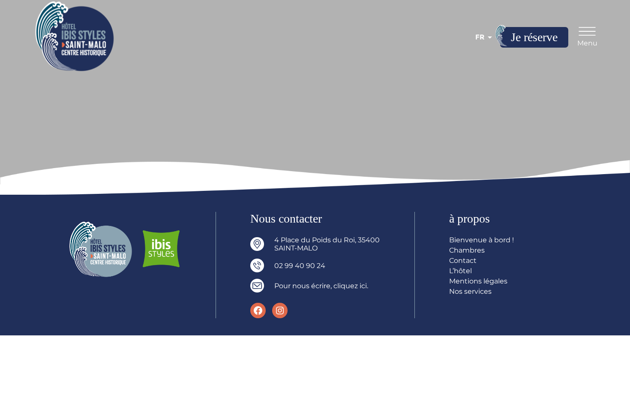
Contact (463, 260)
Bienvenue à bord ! (481, 240)
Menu (587, 43)
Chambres (467, 250)
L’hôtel (460, 271)
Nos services (470, 291)
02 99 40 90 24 (299, 266)
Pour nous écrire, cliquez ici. (321, 286)
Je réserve (534, 37)
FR (480, 37)
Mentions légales (478, 281)
